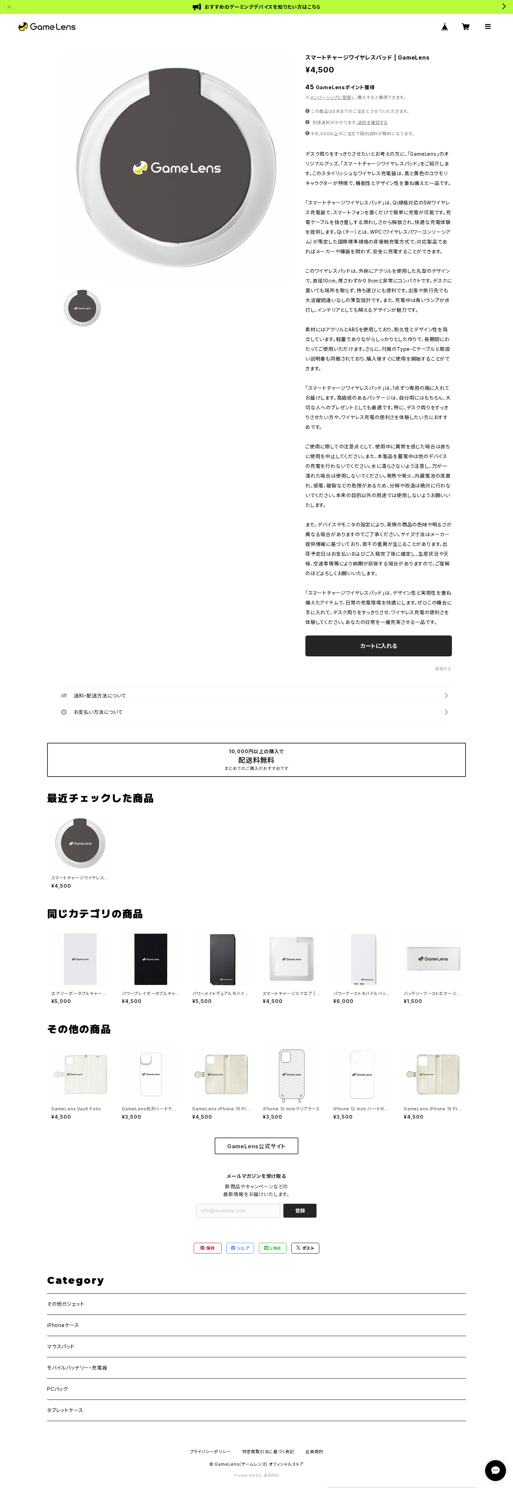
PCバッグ (57, 1389)
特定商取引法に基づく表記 (268, 1451)
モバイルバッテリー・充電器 (77, 1368)
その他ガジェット (65, 1304)
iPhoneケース (63, 1325)
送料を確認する (373, 122)
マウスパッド (61, 1346)
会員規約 (314, 1451)
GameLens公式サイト (256, 1146)
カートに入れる (378, 645)
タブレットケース (65, 1410)
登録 (300, 1210)
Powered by (248, 1475)
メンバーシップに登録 (330, 97)
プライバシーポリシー (210, 1451)
